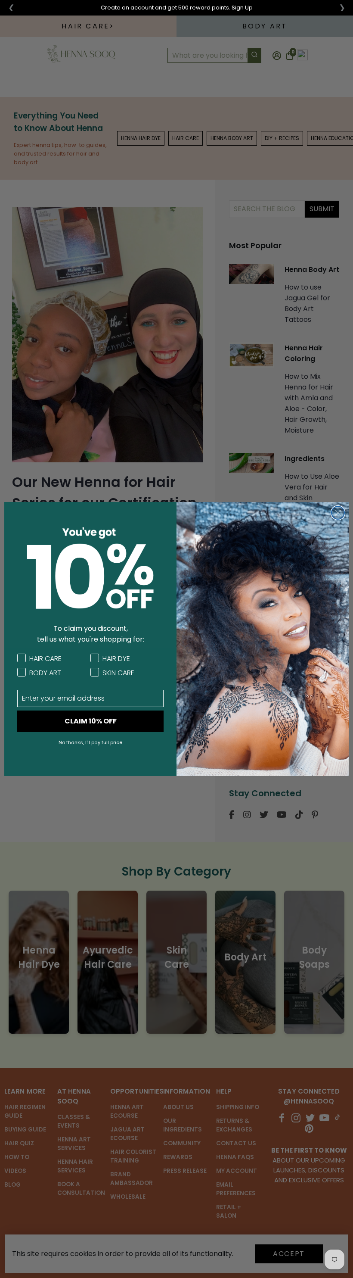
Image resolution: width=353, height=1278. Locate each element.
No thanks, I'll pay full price (90, 742)
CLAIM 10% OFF (91, 721)
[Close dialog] (337, 512)
